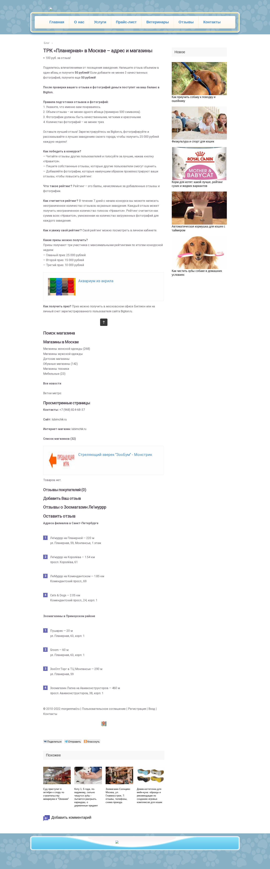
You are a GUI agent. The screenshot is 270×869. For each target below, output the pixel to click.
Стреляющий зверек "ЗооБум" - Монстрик (115, 454)
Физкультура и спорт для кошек (193, 141)
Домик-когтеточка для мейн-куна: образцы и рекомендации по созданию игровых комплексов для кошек (149, 796)
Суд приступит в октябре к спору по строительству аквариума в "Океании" (56, 794)
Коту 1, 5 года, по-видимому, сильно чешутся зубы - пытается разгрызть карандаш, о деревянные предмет (86, 797)
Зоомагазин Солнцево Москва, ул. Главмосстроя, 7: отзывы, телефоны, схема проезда (118, 796)
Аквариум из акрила (95, 281)
